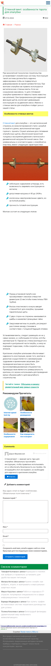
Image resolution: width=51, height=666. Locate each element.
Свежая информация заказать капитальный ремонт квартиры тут (19, 627)
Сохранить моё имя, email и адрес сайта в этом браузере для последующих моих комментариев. (25, 549)
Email (6, 536)
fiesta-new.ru (26, 632)
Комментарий (10, 498)
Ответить (12, 477)
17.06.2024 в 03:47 (40, 453)
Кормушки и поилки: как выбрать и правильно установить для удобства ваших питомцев (23, 574)
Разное (18, 25)
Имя (5, 527)
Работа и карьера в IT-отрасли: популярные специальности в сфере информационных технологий (22, 594)
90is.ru (35, 632)
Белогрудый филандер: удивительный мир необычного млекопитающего (23, 614)
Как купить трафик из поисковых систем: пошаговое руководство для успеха (23, 604)
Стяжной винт (9, 123)
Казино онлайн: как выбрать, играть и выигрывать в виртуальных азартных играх (22, 584)
